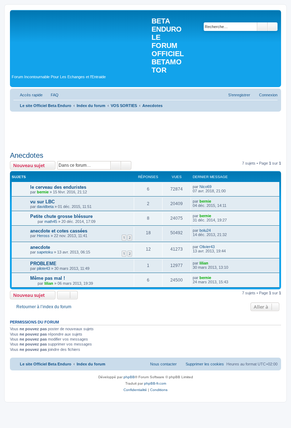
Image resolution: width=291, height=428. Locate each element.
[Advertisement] (139, 129)
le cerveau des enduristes (58, 187)
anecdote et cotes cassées (58, 231)
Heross (43, 236)
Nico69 (205, 186)
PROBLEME (43, 263)
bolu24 (205, 230)
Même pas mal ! (47, 278)
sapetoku (45, 252)
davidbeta (45, 206)
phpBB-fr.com (155, 383)
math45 (50, 221)
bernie (43, 192)
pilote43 (43, 268)
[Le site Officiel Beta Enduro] (82, 40)
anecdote (40, 247)
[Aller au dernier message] (215, 186)
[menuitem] (51, 95)
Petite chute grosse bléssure (61, 216)
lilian (203, 263)
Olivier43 (207, 247)
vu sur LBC (42, 201)
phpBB (129, 377)
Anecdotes (26, 155)
